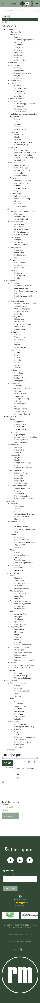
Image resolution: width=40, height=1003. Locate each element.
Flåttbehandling (20, 609)
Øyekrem (18, 42)
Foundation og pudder (23, 168)
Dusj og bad (19, 76)
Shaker (17, 358)
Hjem (3, 10)
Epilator (17, 278)
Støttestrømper (20, 188)
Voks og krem (19, 276)
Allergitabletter (20, 614)
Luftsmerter (19, 322)
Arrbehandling (20, 111)
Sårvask (17, 734)
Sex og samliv (15, 247)
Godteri (17, 376)
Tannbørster (19, 506)
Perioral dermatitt (21, 129)
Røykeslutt (14, 332)
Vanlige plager (15, 470)
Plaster (17, 335)
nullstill (4, 22)
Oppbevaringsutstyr (22, 442)
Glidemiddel (19, 252)
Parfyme (17, 68)
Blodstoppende (20, 724)
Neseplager (19, 632)
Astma (12, 670)
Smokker (17, 491)
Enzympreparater (21, 311)
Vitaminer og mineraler (23, 286)
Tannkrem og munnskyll (23, 563)
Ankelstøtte (18, 704)
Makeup (13, 163)
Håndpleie (14, 132)
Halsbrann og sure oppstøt (25, 304)
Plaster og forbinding (18, 683)
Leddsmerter (19, 599)
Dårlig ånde (14, 534)
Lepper (17, 37)
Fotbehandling (15, 194)
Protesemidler (15, 565)
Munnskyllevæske (21, 527)
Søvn (16, 299)
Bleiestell (17, 452)
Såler (16, 191)
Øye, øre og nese (17, 627)
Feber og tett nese (21, 473)
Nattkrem (18, 52)
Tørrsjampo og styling (23, 155)
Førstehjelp (14, 722)
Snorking (17, 642)
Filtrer (7, 763)
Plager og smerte (13, 573)
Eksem (17, 119)
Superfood (18, 373)
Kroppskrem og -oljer (22, 73)
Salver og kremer (21, 440)
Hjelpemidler (15, 383)
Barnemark (18, 476)
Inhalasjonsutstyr (21, 676)
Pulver (17, 363)
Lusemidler (18, 478)
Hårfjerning (14, 270)
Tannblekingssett (21, 560)
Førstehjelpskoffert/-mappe (25, 727)
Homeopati (10, 750)
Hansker (17, 140)
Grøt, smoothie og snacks (24, 499)
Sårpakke (18, 747)
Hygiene (9, 209)
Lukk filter (6, 20)
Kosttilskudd (15, 283)
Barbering (18, 273)
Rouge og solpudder (22, 170)
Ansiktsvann (19, 55)
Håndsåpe (18, 137)
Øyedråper (18, 619)
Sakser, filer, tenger (21, 145)
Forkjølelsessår (20, 658)
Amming (13, 432)
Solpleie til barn (20, 94)
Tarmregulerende (17, 317)
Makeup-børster (20, 176)
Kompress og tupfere (22, 691)
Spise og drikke (20, 404)
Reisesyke (18, 314)
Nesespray (18, 617)
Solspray (17, 86)
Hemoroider (19, 224)
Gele (16, 532)
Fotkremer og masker (22, 181)
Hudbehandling (16, 101)
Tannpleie (14, 504)
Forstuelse (18, 596)
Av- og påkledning (21, 399)
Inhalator (17, 345)
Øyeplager (18, 640)
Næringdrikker (20, 381)
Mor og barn (11, 417)
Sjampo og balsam (21, 150)
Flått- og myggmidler (18, 601)
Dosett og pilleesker (22, 414)
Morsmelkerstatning (22, 496)
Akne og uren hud (17, 99)
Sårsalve (17, 732)
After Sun (18, 96)
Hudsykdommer (16, 117)
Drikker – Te (18, 378)
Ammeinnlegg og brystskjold (25, 437)
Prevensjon (18, 250)
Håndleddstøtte (20, 706)
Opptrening (18, 396)
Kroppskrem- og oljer (22, 463)
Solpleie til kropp (21, 88)
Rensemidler (19, 568)
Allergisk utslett (20, 624)
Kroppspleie (15, 65)
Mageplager (19, 481)
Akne (16, 122)
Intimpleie (18, 240)
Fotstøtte (17, 719)
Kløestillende (19, 606)
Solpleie (13, 83)
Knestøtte (18, 709)
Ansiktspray (19, 47)
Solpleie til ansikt (20, 91)
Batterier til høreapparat (23, 645)
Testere (13, 260)
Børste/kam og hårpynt (23, 158)
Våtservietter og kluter (23, 468)
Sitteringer (18, 401)
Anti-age (13, 63)
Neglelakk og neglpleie (23, 142)
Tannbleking (15, 558)
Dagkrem (18, 50)
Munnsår (13, 550)
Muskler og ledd (16, 591)
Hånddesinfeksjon (21, 217)
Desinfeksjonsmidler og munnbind (23, 211)
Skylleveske (19, 745)
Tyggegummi (19, 337)
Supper (17, 352)
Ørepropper (19, 634)
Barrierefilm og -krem (22, 742)
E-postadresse (8, 875)
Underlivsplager (16, 222)
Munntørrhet (15, 522)
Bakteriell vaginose (21, 232)
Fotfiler (17, 186)
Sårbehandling (16, 729)
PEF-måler (18, 673)
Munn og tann (11, 501)
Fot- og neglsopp (21, 196)
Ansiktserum (19, 45)
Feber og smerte (20, 655)
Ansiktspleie (14, 35)
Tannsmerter (19, 581)
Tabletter (17, 368)
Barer (16, 355)
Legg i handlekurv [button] (8, 815)
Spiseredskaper (20, 493)
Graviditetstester (20, 263)
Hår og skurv (19, 447)
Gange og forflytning (22, 388)
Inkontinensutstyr (21, 245)
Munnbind (18, 214)
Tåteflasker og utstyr (22, 488)
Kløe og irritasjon (21, 235)
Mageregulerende (17, 301)
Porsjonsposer (20, 347)
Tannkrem (18, 509)
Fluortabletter (19, 519)
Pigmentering (15, 81)
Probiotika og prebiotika (23, 296)
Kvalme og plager (21, 424)
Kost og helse (11, 281)
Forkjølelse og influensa (19, 647)
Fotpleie (13, 178)
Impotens (18, 258)
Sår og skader (11, 681)
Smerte (13, 576)
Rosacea (17, 124)
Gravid (12, 419)
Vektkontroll (15, 350)
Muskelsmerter (20, 593)
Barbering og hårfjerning (24, 40)
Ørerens (17, 637)
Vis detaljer (5, 810)
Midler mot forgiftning (22, 309)
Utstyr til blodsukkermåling (25, 665)
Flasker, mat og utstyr (18, 486)
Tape (16, 693)
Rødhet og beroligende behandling (23, 114)
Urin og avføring (20, 409)
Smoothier (18, 360)
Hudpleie (9, 29)
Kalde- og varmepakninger (25, 737)
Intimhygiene (15, 237)
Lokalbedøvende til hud (23, 588)
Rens (16, 58)
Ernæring (13, 370)
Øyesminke (18, 173)
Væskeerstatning (21, 306)
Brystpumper (19, 435)
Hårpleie (13, 147)
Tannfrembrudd (20, 483)
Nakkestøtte (19, 711)
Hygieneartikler (20, 393)
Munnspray (18, 340)
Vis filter (5, 17)
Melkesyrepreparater (22, 324)
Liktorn (17, 201)
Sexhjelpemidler (20, 255)
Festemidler (19, 570)
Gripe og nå (18, 391)
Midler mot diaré (20, 327)
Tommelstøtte (19, 717)
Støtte (12, 699)
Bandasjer (18, 688)
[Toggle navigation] (37, 3)
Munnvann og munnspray (24, 529)
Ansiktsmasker (20, 60)
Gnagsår (17, 204)
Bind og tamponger (22, 242)
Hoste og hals (19, 650)
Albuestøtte (19, 701)
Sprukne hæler (20, 206)
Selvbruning (19, 78)
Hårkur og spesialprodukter (25, 152)
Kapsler (17, 365)
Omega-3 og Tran (21, 288)
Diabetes (13, 663)
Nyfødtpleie (14, 445)
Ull (15, 406)
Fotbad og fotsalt (21, 183)
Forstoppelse (19, 329)
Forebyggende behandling (24, 660)
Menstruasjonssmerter (23, 583)
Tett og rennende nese (23, 652)
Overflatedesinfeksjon (22, 219)
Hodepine (18, 578)
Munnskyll (18, 511)
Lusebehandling (20, 160)
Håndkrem (18, 135)
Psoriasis (17, 127)
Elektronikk (18, 386)
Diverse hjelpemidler (22, 668)
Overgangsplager (21, 229)
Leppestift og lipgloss (22, 165)
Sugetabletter (19, 342)
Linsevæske (19, 629)
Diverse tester (19, 268)
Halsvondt (18, 586)
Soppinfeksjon (20, 227)
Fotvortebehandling (22, 199)
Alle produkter (15, 32)
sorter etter (10, 767)
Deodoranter (19, 70)
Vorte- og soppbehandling (24, 104)
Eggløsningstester (21, 265)
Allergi (12, 611)
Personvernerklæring (20, 942)
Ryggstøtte (18, 714)
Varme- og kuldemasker (24, 678)
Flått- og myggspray (22, 604)
